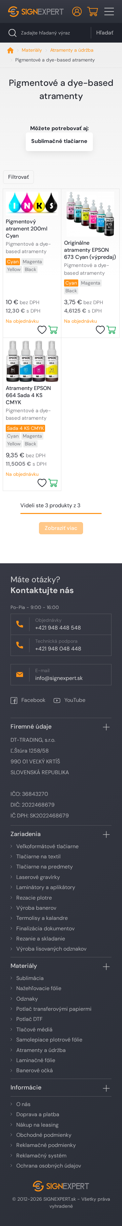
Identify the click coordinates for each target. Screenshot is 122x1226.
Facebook (32, 700)
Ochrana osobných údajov (48, 1165)
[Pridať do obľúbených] (42, 330)
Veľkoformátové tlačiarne (47, 846)
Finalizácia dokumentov (45, 928)
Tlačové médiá (34, 1029)
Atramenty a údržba (72, 50)
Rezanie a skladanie (40, 938)
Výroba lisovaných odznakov (51, 948)
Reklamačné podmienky (46, 1145)
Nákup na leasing (37, 1124)
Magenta (32, 262)
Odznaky (27, 998)
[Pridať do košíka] (52, 330)
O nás (23, 1104)
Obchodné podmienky (44, 1134)
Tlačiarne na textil (38, 856)
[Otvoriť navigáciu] (109, 11)
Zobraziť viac (61, 528)
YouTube (74, 700)
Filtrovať (18, 176)
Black (30, 269)
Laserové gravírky (38, 877)
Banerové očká (34, 1070)
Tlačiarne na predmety (44, 866)
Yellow (14, 269)
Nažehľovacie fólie (38, 988)
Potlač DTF (29, 1019)
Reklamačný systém (41, 1155)
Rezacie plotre (34, 897)
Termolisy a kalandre (42, 918)
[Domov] (10, 50)
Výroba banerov (36, 907)
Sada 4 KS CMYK (25, 428)
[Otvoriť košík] (92, 11)
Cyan (13, 262)
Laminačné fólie (35, 1060)
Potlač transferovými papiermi (54, 1008)
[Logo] (36, 11)
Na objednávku (22, 321)
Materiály (32, 50)
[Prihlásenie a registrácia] (77, 11)
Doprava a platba (37, 1114)
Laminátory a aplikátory (45, 887)
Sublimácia (30, 978)
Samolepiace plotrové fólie (49, 1039)
